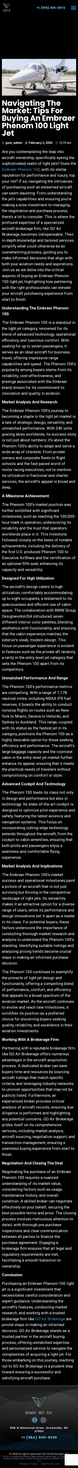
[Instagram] (43, 1420)
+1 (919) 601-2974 (51, 8)
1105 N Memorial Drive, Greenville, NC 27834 (39, 1429)
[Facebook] (34, 1420)
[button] (73, 8)
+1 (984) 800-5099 (39, 1437)
